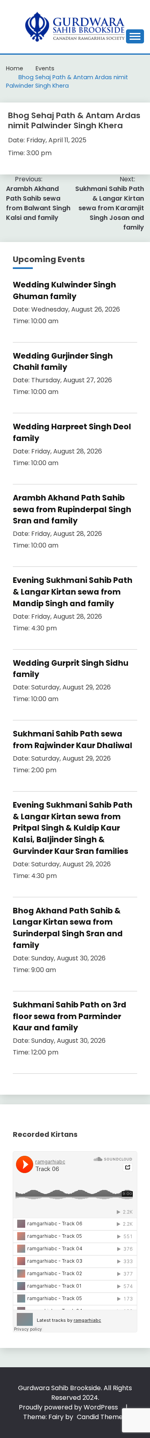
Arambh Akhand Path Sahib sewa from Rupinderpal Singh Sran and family (72, 509)
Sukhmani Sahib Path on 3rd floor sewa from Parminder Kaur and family (69, 1016)
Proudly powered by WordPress (69, 1407)
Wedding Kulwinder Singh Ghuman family (64, 290)
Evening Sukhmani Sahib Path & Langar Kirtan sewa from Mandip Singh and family (72, 592)
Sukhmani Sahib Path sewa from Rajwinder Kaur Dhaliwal (72, 739)
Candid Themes (101, 1417)
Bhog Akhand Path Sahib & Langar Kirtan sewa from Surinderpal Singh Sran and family (68, 928)
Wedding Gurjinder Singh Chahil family (63, 362)
